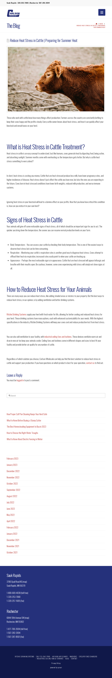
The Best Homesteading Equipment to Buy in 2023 (26, 426)
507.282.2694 (44, 3)
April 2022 (11, 521)
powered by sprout (56, 667)
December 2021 (13, 540)
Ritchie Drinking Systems (16, 314)
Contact (74, 659)
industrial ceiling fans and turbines (58, 336)
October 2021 (12, 552)
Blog (67, 659)
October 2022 (12, 483)
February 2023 (12, 458)
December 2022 (13, 471)
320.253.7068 (23, 3)
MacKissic (73, 656)
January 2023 (12, 464)
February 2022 (12, 527)
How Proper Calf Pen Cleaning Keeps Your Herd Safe (27, 414)
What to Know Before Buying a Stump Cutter (24, 420)
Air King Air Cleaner (60, 656)
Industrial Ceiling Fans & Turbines (50, 659)
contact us (90, 363)
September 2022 (13, 489)
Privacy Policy (56, 663)
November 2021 (13, 546)
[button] (101, 12)
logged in (20, 380)
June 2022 (11, 508)
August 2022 (12, 496)
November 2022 (13, 477)
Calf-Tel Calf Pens (43, 656)
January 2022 (12, 533)
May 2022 (11, 514)
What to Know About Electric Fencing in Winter (25, 439)
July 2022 (10, 502)
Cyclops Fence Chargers (88, 656)
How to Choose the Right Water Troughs (22, 433)
